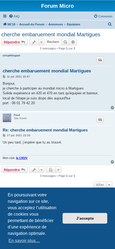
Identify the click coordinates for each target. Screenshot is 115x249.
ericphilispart (11, 55)
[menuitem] (14, 16)
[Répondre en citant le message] (100, 60)
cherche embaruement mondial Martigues (50, 34)
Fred (17, 115)
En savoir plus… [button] (24, 240)
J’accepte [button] (85, 218)
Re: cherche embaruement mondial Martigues (45, 130)
